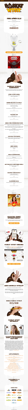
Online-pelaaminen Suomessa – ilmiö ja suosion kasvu (13, 367)
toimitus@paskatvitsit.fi (14, 381)
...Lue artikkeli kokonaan (16, 350)
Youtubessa (14, 247)
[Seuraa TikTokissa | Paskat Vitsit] (14, 303)
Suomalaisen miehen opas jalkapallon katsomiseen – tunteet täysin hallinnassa (14, 361)
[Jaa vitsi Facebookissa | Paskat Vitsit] (10, 28)
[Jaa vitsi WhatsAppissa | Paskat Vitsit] (14, 28)
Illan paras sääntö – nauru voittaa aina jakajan (13, 370)
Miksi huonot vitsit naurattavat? (13, 364)
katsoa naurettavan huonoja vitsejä (13, 246)
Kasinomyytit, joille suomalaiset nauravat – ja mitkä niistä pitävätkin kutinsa (14, 355)
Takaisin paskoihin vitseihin (14, 52)
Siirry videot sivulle (14, 263)
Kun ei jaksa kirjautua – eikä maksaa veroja (13, 368)
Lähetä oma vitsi (14, 223)
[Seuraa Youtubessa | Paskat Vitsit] (12, 303)
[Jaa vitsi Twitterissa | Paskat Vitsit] (12, 28)
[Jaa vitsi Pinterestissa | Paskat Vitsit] (16, 28)
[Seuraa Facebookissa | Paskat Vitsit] (10, 303)
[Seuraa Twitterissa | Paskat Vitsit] (17, 303)
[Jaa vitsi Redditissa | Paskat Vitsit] (17, 28)
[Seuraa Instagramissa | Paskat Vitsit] (16, 303)
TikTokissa (10, 247)
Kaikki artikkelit (14, 372)
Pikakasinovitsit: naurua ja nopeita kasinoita (13, 366)
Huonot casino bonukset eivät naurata (13, 365)
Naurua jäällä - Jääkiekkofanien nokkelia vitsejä (13, 359)
